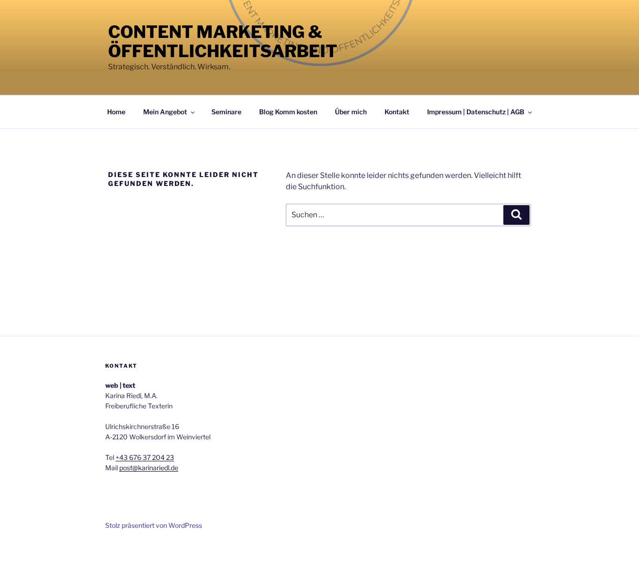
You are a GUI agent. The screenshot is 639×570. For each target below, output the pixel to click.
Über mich (351, 112)
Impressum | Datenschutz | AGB (475, 112)
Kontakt (397, 112)
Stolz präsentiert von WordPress (153, 525)
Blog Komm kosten (288, 112)
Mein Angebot (165, 112)
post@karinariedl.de (148, 468)
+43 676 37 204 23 (145, 457)
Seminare (226, 112)
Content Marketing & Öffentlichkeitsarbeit (222, 41)
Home (116, 112)
